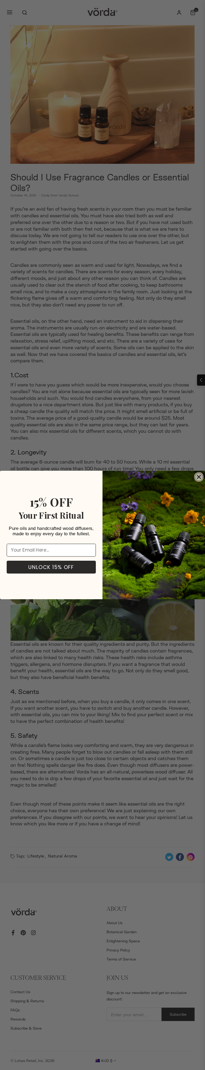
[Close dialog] (199, 477)
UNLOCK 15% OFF (51, 567)
